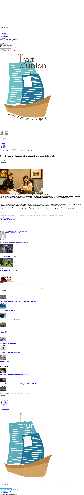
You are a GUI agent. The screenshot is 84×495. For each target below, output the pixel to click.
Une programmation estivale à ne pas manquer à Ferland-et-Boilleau (17, 284)
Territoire (4, 144)
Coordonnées (5, 36)
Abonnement (5, 34)
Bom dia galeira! (4, 361)
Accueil (3, 31)
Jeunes (3, 140)
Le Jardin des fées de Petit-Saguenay (9, 329)
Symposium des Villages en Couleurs (13, 232)
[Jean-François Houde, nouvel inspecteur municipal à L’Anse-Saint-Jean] (3, 298)
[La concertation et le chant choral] (3, 308)
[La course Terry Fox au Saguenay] (6, 252)
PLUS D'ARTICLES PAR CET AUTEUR (20, 242)
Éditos (3, 147)
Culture (3, 143)
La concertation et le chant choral (8, 310)
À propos (4, 33)
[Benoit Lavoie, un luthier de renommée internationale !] (3, 372)
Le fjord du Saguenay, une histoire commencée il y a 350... (14, 393)
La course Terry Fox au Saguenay (8, 256)
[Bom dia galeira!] (3, 359)
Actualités (4, 137)
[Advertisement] (22, 127)
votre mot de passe (15, 41)
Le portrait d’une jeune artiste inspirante (10, 352)
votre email (13, 47)
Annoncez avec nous (6, 491)
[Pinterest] (11, 165)
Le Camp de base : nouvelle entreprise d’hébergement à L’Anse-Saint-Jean (18, 384)
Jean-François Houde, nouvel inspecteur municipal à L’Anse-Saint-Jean (18, 301)
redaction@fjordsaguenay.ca (12, 489)
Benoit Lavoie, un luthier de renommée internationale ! (14, 374)
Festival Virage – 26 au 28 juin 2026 (9, 270)
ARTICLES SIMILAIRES (5, 242)
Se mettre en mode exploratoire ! (8, 343)
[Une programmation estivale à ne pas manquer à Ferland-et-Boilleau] (6, 281)
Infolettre (4, 35)
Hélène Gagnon (3, 160)
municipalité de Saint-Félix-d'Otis (8, 219)
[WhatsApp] (15, 165)
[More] (20, 165)
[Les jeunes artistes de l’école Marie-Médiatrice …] (3, 317)
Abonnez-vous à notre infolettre (6, 488)
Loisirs (3, 145)
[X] (6, 165)
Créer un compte (5, 29)
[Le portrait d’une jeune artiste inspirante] (3, 350)
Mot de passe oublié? (4, 44)
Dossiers (4, 141)
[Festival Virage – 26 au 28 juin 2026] (6, 267)
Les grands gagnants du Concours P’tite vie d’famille (17, 231)
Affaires (4, 138)
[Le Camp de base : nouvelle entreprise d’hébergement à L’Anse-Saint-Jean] (3, 381)
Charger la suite (3, 332)
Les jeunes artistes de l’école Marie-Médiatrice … (12, 319)
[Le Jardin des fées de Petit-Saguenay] (3, 326)
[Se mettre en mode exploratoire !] (3, 340)
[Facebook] (2, 165)
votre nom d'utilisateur (15, 40)
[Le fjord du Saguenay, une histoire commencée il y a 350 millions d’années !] (3, 390)
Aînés (3, 139)
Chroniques (4, 146)
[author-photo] (3, 238)
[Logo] (2, 135)
